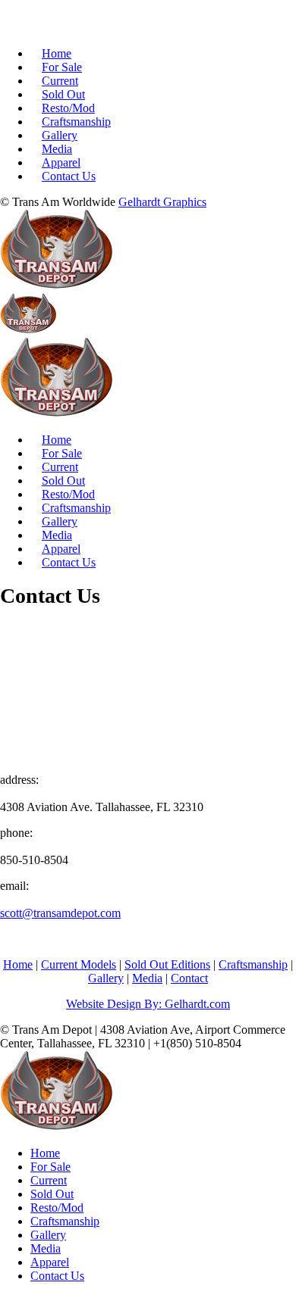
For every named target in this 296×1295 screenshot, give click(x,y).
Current (60, 80)
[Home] (57, 285)
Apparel (61, 162)
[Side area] (78, 27)
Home (56, 53)
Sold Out (63, 94)
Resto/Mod (68, 107)
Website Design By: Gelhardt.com (148, 1003)
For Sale (62, 67)
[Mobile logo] (57, 1127)
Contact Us (69, 176)
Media (57, 148)
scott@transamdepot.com (60, 912)
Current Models (78, 964)
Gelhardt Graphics (162, 201)
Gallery (59, 135)
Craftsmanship (76, 121)
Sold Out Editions (167, 964)
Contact (189, 978)
